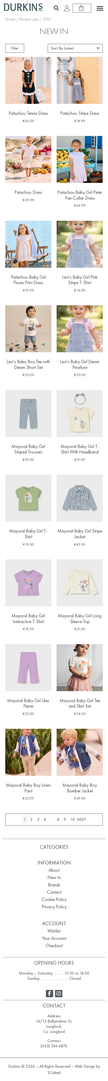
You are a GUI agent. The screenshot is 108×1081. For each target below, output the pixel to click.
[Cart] (82, 8)
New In (54, 877)
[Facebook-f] (49, 993)
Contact (54, 892)
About (54, 870)
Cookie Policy (54, 899)
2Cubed (54, 1072)
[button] (56, 8)
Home (10, 19)
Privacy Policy (54, 907)
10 (72, 819)
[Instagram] (58, 993)
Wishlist (54, 931)
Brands (54, 885)
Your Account (54, 938)
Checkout (54, 945)
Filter (15, 48)
